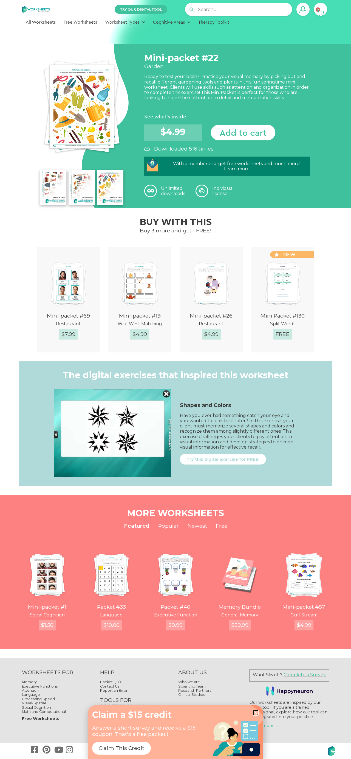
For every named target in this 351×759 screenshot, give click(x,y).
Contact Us (109, 686)
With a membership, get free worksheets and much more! (236, 163)
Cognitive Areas (169, 22)
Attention (30, 690)
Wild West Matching (140, 323)
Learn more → (264, 725)
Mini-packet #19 (140, 315)
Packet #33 (111, 607)
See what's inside (165, 116)
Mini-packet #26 (211, 315)
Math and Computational (44, 712)
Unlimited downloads (173, 191)
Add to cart (243, 132)
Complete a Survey (305, 674)
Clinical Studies (191, 695)
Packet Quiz (110, 682)
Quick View (73, 353)
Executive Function (175, 615)
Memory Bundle (240, 607)
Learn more (237, 168)
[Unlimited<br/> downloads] (150, 191)
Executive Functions (40, 686)
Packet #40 (175, 607)
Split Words (282, 323)
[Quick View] (42, 353)
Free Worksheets (80, 22)
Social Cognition (47, 615)
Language (111, 615)
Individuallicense (223, 191)
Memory (29, 682)
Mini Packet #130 (283, 315)
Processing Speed (38, 699)
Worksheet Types (122, 22)
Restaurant (68, 323)
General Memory (239, 615)
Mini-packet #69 (68, 315)
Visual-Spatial (34, 703)
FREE (283, 334)
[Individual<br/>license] (202, 191)
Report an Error (114, 690)
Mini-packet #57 (303, 607)
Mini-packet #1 (47, 607)
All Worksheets (41, 22)
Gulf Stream (304, 615)
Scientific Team (192, 686)
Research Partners (194, 690)
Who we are (189, 682)
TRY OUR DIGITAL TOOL (141, 9)
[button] (256, 713)
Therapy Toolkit (213, 22)
